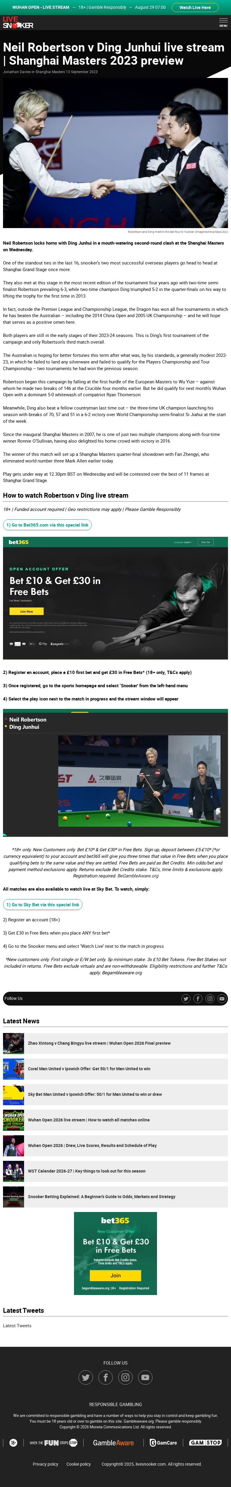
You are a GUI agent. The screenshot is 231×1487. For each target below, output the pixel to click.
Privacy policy (45, 1464)
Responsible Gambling (115, 1404)
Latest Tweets (17, 1325)
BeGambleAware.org (137, 876)
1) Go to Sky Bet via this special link (42, 904)
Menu (224, 26)
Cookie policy (78, 1464)
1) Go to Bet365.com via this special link (47, 525)
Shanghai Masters (50, 71)
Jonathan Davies (17, 71)
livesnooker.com (151, 1464)
